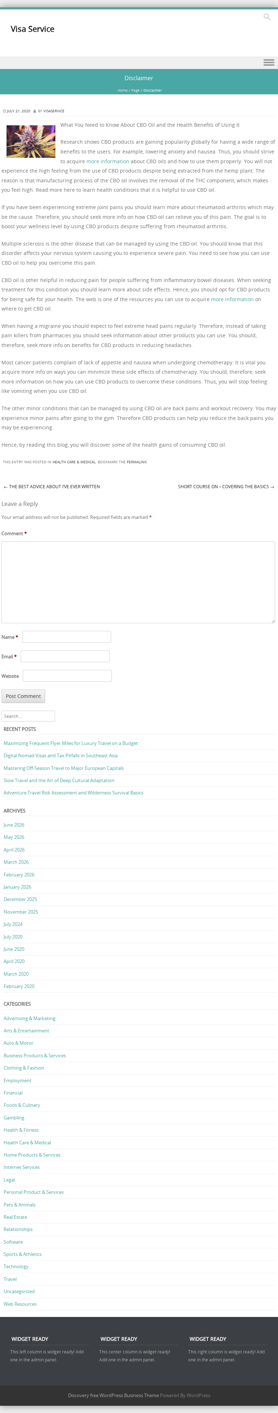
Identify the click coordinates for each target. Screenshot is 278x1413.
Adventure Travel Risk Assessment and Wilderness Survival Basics (73, 792)
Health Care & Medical (74, 462)
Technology (16, 1266)
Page (135, 90)
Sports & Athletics (23, 1254)
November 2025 (21, 912)
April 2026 (14, 849)
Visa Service (32, 28)
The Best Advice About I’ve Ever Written (52, 486)
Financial (13, 1092)
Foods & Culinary (22, 1105)
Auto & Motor (18, 1043)
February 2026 (19, 874)
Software (13, 1242)
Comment (14, 533)
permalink (137, 462)
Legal (9, 1179)
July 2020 (13, 936)
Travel (10, 1279)
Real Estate (15, 1217)
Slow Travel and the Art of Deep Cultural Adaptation (59, 780)
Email (9, 656)
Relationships (18, 1229)
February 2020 (19, 986)
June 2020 (14, 949)
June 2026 (14, 825)
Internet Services (22, 1167)
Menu (139, 62)
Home (123, 90)
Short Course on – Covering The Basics (226, 486)
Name (9, 637)
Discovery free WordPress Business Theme (113, 1395)
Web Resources (20, 1304)
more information (108, 161)
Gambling (14, 1117)
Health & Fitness (21, 1130)
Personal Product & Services (34, 1192)
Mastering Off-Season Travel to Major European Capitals (64, 768)
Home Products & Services (32, 1155)
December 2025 (20, 899)
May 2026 (14, 837)
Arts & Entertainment (26, 1030)
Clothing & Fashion (24, 1068)
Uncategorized (19, 1291)
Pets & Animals (19, 1204)
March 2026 (16, 862)
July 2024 (13, 924)
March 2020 (16, 974)
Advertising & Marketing (29, 1018)
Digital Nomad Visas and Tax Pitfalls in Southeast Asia (61, 755)
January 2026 (17, 887)
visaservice (53, 111)
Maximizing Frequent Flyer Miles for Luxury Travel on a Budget (71, 743)
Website (10, 676)
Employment (17, 1080)
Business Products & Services (35, 1055)
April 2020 (14, 961)
